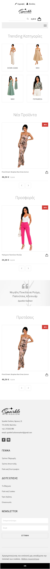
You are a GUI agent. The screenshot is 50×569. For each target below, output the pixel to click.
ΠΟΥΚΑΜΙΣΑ (37, 99)
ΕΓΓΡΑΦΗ (25, 535)
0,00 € (33, 19)
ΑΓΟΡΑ (45, 170)
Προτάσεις (25, 317)
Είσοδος (31, 4)
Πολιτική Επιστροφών (10, 469)
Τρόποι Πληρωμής (9, 458)
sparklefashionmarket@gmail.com (19, 432)
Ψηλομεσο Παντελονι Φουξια (12, 255)
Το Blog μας (6, 486)
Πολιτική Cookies (8, 491)
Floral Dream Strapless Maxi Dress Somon (15, 172)
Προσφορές (25, 197)
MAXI (12, 99)
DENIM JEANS (12, 68)
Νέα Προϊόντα (25, 114)
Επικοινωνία (6, 502)
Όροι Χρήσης (7, 497)
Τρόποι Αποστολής (9, 464)
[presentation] (21, 185)
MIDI (37, 68)
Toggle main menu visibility (45, 25)
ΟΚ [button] (25, 566)
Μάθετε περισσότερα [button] (30, 559)
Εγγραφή (20, 4)
